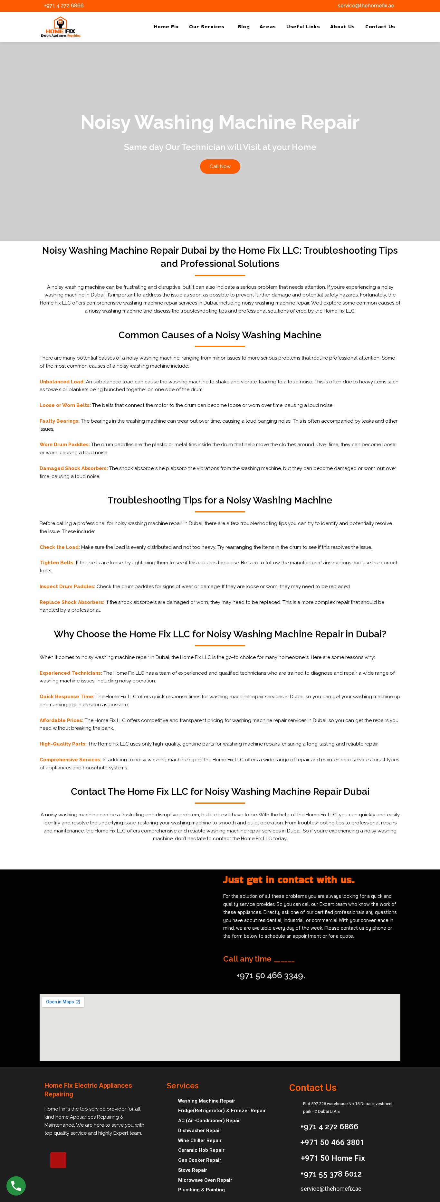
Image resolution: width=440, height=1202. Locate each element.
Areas (268, 26)
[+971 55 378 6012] (292, 1172)
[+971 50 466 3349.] (227, 974)
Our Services (206, 26)
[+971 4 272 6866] (39, 5)
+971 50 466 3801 (333, 1142)
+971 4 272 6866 (64, 6)
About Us (342, 26)
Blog (244, 26)
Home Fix (166, 26)
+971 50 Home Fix (333, 1158)
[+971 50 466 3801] (292, 1141)
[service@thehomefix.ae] (332, 5)
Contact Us (380, 26)
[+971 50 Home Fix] (292, 1157)
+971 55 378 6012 (331, 1174)
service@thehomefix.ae (366, 6)
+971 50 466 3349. (270, 975)
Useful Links (303, 26)
